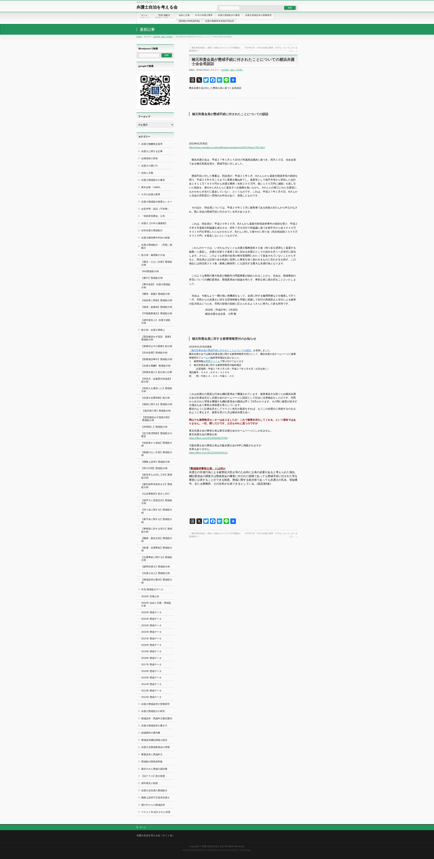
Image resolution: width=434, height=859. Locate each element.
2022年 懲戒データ (151, 631)
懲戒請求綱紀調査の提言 (154, 740)
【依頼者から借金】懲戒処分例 (156, 444)
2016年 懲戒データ (151, 671)
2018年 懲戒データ (151, 658)
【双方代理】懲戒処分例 (154, 468)
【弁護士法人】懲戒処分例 (155, 573)
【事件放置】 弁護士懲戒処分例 (155, 286)
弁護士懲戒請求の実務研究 (155, 704)
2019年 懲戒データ (151, 651)
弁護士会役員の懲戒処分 (154, 790)
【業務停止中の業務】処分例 (156, 346)
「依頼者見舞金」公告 (153, 216)
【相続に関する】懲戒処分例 (156, 404)
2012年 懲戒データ (151, 697)
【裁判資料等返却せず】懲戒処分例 (156, 485)
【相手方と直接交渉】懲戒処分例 (156, 502)
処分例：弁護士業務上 (153, 329)
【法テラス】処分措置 (153, 776)
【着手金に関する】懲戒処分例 (156, 520)
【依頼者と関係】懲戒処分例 (156, 300)
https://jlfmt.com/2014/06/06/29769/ (208, 438)
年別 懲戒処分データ (152, 589)
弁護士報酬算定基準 (152, 144)
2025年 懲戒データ (151, 612)
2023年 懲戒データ (151, 625)
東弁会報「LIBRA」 (151, 187)
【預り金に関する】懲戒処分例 (156, 511)
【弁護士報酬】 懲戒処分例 (155, 365)
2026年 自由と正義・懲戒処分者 (156, 604)
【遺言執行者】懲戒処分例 (156, 410)
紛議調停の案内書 (150, 732)
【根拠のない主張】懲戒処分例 (156, 453)
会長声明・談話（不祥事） (163, 37)
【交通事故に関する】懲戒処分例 (156, 558)
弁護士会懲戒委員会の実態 (155, 747)
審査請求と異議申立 (152, 754)
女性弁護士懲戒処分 (152, 230)
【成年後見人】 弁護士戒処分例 (155, 321)
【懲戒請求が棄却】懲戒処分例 (156, 581)
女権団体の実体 (149, 158)
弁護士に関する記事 (152, 151)
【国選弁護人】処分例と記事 (156, 372)
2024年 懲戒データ (151, 618)
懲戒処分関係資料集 (152, 761)
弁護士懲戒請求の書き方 (154, 725)
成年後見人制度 (149, 783)
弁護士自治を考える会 (157, 7)
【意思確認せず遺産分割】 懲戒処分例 (156, 419)
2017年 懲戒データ (151, 664)
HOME (139, 37)
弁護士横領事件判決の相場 (155, 237)
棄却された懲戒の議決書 (154, 768)
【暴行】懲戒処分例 (152, 278)
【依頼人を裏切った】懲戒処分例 (156, 389)
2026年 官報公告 (150, 596)
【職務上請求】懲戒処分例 (155, 461)
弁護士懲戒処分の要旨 (153, 180)
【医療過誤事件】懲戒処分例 (156, 359)
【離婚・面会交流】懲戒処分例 (156, 539)
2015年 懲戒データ (151, 677)
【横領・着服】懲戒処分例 (155, 294)
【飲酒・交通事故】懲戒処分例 (156, 549)
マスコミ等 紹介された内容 (155, 812)
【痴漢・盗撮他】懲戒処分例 (156, 307)
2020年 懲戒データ (151, 645)
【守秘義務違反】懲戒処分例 (156, 313)
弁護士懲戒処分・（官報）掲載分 (156, 246)
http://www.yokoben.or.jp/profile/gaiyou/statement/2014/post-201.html (227, 147)
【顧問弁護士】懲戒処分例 (155, 566)
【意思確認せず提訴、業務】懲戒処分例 (156, 338)
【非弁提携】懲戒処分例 (154, 352)
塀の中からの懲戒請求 (153, 804)
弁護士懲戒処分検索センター (156, 201)
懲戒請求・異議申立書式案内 (156, 718)
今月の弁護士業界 (150, 194)
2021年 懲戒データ (151, 638)
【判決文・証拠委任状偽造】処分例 (156, 380)
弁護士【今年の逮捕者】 (154, 223)
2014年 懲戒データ (151, 684)
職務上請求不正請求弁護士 (155, 797)
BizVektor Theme (217, 850)
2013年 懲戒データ (151, 690)
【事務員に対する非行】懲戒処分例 (156, 530)
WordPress (200, 850)
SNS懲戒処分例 (150, 271)
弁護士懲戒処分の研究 (153, 711)
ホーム (143, 827)
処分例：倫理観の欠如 (153, 255)
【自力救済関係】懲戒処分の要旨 (156, 434)
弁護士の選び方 (149, 165)
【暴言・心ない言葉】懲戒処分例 (156, 263)
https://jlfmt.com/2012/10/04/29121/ (208, 452)
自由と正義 (147, 172)
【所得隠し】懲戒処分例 (154, 426)
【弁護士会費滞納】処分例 (155, 397)
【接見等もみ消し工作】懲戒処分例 (156, 476)
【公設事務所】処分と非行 (155, 493)
